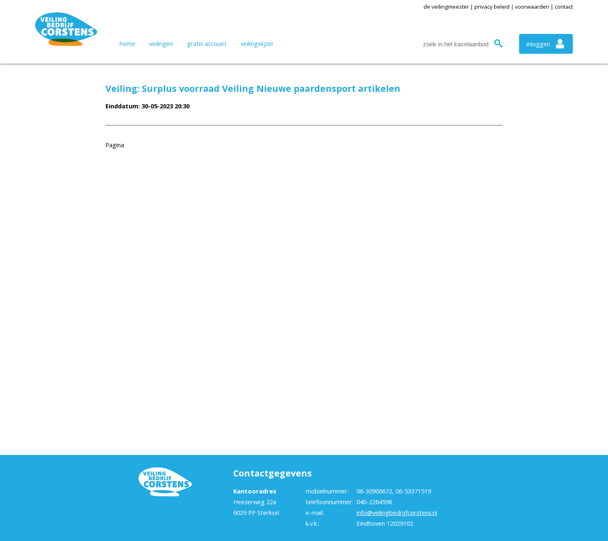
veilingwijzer (257, 43)
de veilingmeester (446, 6)
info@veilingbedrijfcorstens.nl (397, 512)
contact (564, 6)
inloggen (538, 44)
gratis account (207, 43)
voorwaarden (532, 6)
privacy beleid (492, 6)
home (127, 43)
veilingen (161, 43)
